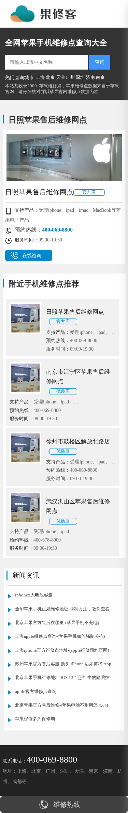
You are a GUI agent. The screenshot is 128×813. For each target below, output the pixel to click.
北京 (50, 77)
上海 (40, 77)
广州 (70, 77)
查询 (99, 62)
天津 (60, 77)
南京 (100, 77)
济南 (90, 77)
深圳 (80, 77)
